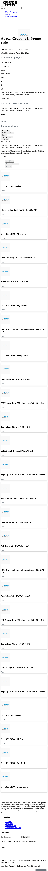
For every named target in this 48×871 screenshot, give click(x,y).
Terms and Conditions (13, 828)
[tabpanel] (24, 325)
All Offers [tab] (10, 161)
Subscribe (26, 837)
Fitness (7, 14)
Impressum (9, 824)
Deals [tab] (8, 166)
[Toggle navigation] (2, 6)
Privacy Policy (10, 826)
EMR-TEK (5, 139)
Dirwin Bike (5, 131)
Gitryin (4, 135)
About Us (8, 822)
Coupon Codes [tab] (12, 164)
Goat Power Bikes (7, 133)
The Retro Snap (7, 137)
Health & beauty (11, 16)
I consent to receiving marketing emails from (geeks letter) (18, 841)
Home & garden (11, 12)
